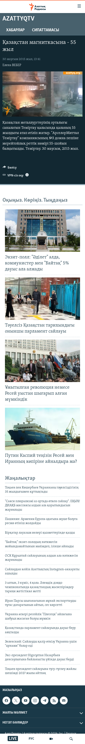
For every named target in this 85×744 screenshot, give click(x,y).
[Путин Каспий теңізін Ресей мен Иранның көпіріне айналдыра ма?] (42, 429)
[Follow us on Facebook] (6, 700)
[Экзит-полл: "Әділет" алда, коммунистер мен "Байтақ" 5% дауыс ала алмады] (42, 230)
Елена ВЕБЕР (11, 65)
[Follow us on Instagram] (35, 700)
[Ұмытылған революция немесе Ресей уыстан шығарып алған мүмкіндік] (42, 361)
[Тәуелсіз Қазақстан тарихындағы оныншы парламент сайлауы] (42, 298)
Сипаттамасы (45, 30)
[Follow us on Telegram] (44, 700)
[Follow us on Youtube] (26, 700)
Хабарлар (15, 30)
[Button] (10, 168)
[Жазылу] (64, 700)
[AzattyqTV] (51, 739)
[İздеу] (71, 739)
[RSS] (54, 700)
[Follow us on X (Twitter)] (16, 700)
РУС (31, 738)
